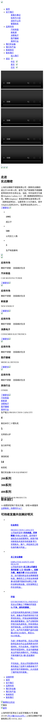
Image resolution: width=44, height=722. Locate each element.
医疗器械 (15, 38)
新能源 (14, 32)
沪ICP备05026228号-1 (16, 716)
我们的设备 (11, 44)
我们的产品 (11, 47)
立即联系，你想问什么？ (11, 508)
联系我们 (10, 53)
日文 (13, 67)
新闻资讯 (10, 50)
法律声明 (10, 677)
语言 (8, 59)
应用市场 (10, 27)
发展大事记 (16, 15)
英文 (13, 64)
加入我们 (15, 56)
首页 (8, 9)
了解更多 (5, 208)
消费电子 (15, 35)
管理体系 (15, 24)
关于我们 (10, 12)
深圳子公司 (16, 21)
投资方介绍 (16, 18)
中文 (13, 62)
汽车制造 (15, 30)
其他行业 (15, 41)
